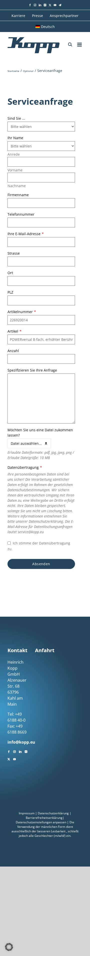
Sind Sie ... (16, 118)
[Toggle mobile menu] (79, 44)
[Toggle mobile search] (70, 44)
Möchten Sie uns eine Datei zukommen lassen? (40, 433)
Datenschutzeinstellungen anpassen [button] (41, 822)
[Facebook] (9, 751)
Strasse (14, 253)
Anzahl (13, 350)
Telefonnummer (21, 214)
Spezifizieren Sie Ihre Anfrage (32, 370)
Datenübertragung (25, 467)
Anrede (14, 154)
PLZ (10, 292)
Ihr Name (15, 137)
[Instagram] (14, 751)
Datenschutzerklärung (53, 813)
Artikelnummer (22, 311)
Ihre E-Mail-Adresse (26, 233)
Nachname (17, 185)
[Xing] (26, 751)
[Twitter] (9, 759)
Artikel (15, 331)
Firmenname (18, 194)
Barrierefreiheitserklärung (44, 818)
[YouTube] (14, 759)
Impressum (26, 813)
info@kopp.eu (21, 742)
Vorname (15, 170)
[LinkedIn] (20, 751)
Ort (10, 272)
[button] (9, 947)
